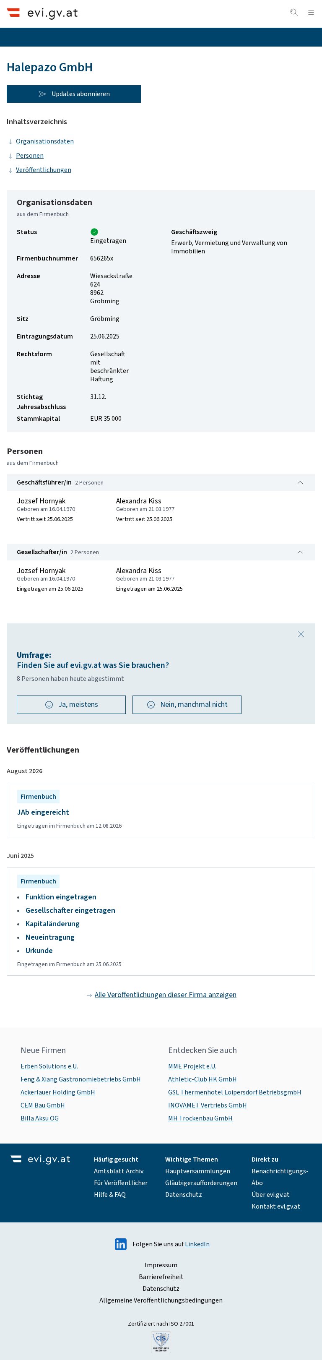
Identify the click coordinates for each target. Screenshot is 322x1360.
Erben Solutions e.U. (49, 1066)
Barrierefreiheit (161, 1277)
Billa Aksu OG (40, 1118)
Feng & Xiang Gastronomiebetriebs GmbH (81, 1079)
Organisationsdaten (45, 141)
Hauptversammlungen (197, 1171)
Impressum (161, 1265)
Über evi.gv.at (271, 1194)
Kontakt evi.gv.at (276, 1206)
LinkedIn (197, 1244)
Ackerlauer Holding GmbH (58, 1092)
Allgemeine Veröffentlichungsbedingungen (161, 1300)
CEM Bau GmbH (43, 1105)
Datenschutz (183, 1194)
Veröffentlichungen (43, 170)
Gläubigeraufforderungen (201, 1183)
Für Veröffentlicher (121, 1183)
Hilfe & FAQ (110, 1194)
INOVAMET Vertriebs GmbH (207, 1105)
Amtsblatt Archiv (118, 1171)
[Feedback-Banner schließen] (301, 634)
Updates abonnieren (81, 94)
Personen (30, 155)
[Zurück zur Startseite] (42, 13)
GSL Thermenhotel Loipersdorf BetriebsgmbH (234, 1092)
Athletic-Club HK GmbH (202, 1079)
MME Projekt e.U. (192, 1066)
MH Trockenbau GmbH (200, 1118)
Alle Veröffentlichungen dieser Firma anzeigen (165, 995)
